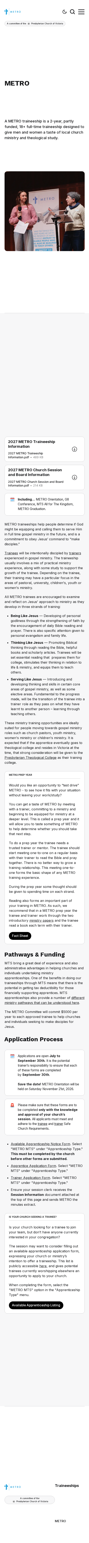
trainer (58, 1124)
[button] (64, 11)
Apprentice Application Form (33, 1166)
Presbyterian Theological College (31, 758)
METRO (60, 1521)
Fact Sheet (20, 936)
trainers (75, 553)
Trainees (11, 553)
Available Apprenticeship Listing (36, 1305)
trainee (42, 1124)
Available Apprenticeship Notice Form (40, 1144)
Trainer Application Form (30, 1178)
